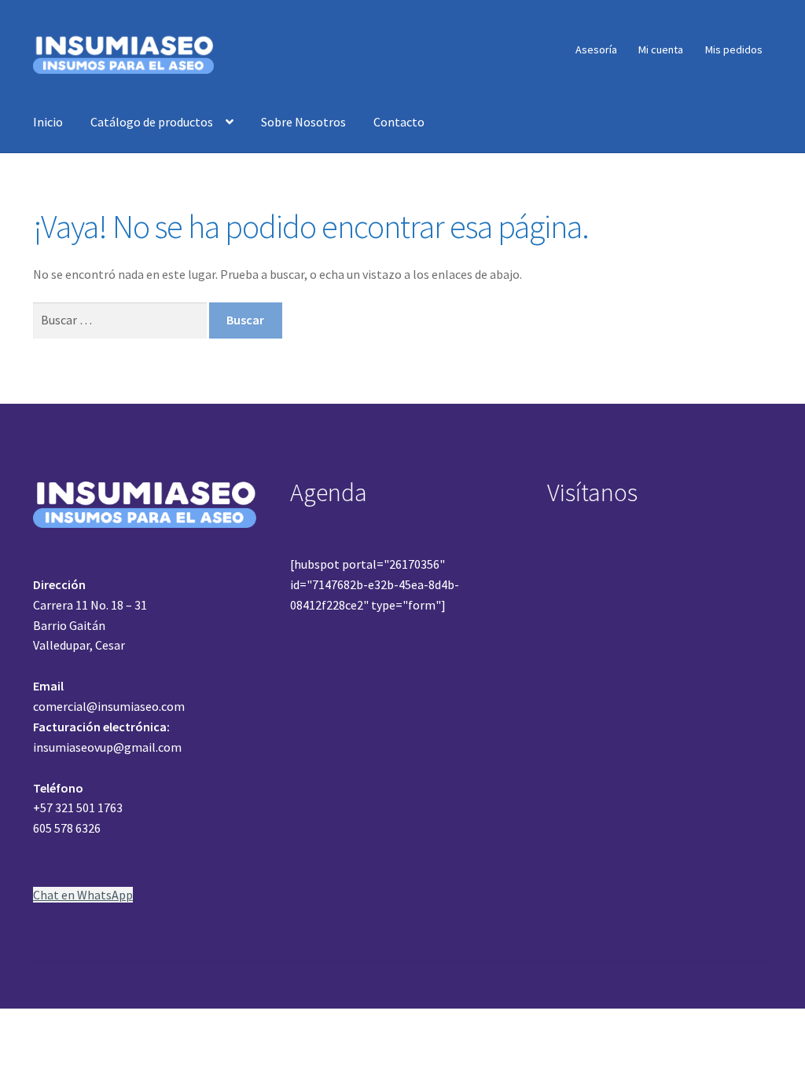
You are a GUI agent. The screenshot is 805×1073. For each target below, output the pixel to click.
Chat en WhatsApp (83, 895)
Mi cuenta (660, 49)
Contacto (399, 122)
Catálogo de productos (151, 122)
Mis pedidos (734, 49)
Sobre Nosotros (303, 122)
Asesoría (596, 49)
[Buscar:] (121, 320)
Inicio (48, 122)
